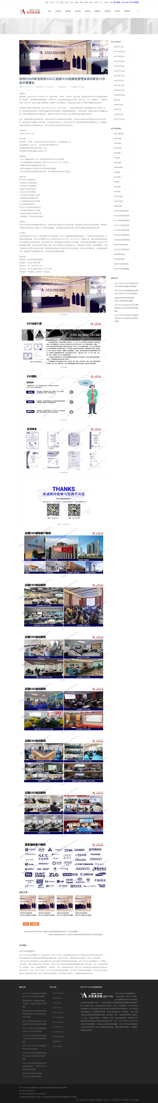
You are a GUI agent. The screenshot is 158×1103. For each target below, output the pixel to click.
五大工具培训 (119, 133)
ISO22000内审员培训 (121, 216)
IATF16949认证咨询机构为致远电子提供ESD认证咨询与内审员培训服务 (35, 1038)
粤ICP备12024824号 (26, 1091)
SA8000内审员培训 (121, 244)
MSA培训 (117, 153)
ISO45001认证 (119, 90)
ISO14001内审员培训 (121, 230)
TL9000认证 (118, 114)
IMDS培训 (117, 162)
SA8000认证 (118, 105)
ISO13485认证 (119, 56)
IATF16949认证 (119, 51)
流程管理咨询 (65, 1097)
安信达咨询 (31, 1097)
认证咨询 (58, 11)
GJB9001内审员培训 (121, 264)
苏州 (51, 2)
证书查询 (22, 1097)
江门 (101, 2)
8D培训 (116, 182)
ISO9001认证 (119, 80)
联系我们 (127, 11)
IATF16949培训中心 (49, 87)
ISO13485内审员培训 (121, 220)
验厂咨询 (78, 11)
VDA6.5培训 (118, 201)
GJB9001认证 (119, 47)
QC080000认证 (119, 95)
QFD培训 (117, 187)
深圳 (46, 2)
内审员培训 (118, 206)
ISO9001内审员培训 (121, 211)
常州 (106, 2)
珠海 (96, 2)
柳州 (86, 2)
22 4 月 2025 (27, 87)
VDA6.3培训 (118, 196)
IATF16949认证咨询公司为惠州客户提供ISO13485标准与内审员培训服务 (126, 318)
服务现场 (107, 11)
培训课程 (68, 11)
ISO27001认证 (119, 76)
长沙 (71, 2)
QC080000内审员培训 (122, 240)
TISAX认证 (117, 109)
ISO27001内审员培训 (121, 249)
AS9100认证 (57, 1003)
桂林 (111, 2)
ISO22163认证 (119, 119)
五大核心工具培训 (42, 1097)
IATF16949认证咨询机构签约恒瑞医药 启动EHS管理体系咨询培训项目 (35, 1056)
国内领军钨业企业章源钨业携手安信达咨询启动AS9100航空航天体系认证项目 (35, 1014)
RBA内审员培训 (119, 254)
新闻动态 (97, 11)
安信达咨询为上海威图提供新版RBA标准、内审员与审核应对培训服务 (35, 1003)
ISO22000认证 (119, 66)
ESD (25, 924)
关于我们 (117, 11)
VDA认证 (106, 1100)
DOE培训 (117, 177)
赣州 (81, 2)
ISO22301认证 (119, 71)
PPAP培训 (117, 143)
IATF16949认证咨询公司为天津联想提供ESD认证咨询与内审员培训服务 (126, 308)
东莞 (66, 2)
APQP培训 (117, 148)
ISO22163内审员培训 (121, 225)
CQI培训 (117, 172)
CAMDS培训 (118, 167)
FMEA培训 (117, 138)
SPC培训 (117, 158)
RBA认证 (117, 100)
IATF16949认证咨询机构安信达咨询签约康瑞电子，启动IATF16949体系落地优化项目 (35, 1066)
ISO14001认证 (119, 85)
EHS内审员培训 (119, 259)
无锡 (61, 2)
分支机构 (73, 1097)
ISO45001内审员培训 (121, 235)
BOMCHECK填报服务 (121, 269)
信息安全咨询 (54, 1097)
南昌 (76, 2)
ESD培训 (81, 87)
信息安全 (88, 11)
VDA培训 (117, 191)
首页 (49, 11)
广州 (56, 2)
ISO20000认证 (119, 61)
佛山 (91, 2)
